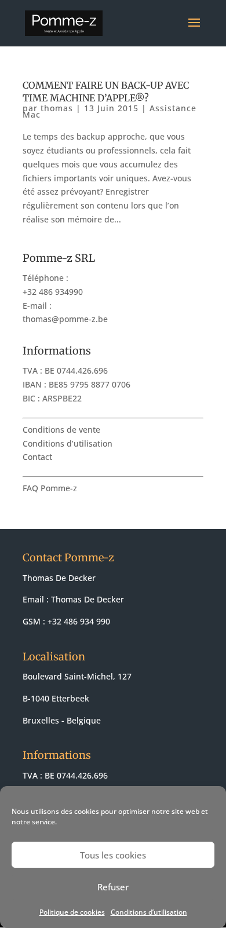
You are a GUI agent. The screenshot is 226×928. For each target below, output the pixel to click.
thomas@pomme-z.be (65, 318)
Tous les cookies (113, 855)
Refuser (113, 887)
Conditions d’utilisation (149, 912)
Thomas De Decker (87, 599)
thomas (57, 108)
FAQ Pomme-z (50, 488)
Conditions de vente (61, 429)
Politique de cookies (72, 912)
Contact (37, 456)
